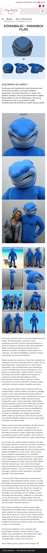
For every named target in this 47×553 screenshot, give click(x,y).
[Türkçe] (40, 6)
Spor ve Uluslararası (24, 19)
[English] (43, 6)
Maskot (10, 19)
